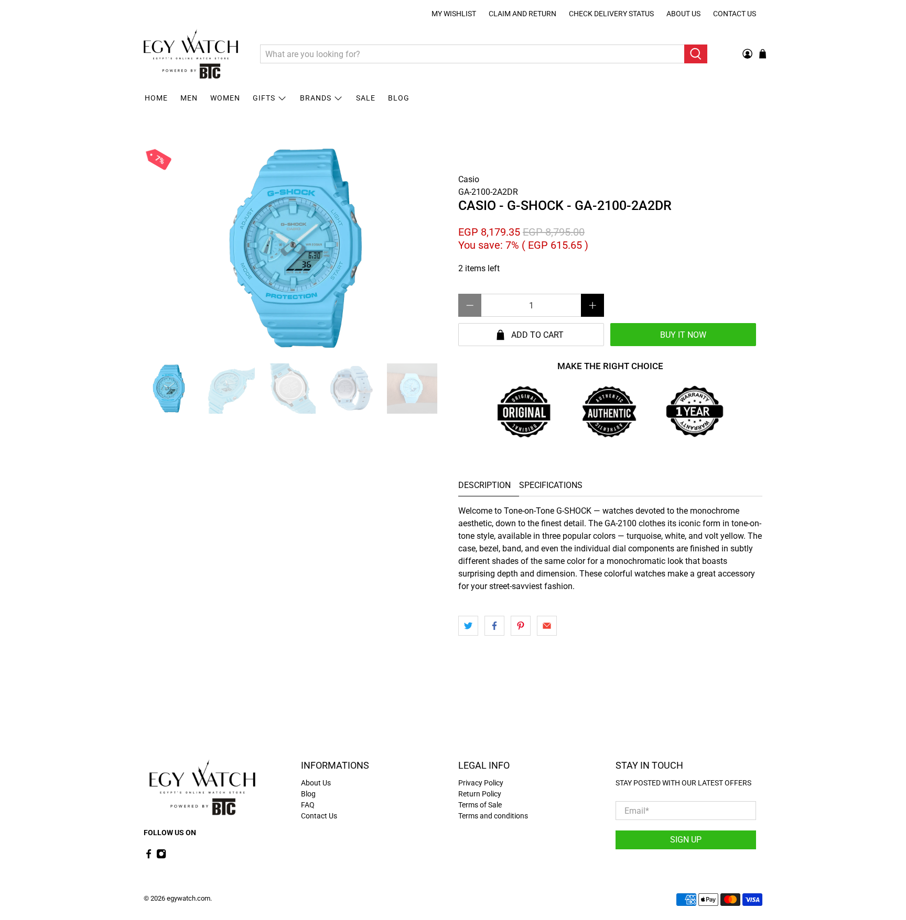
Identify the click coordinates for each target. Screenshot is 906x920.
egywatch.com (188, 898)
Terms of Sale (480, 805)
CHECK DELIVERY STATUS (611, 13)
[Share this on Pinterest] (521, 626)
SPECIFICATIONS (551, 485)
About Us (683, 13)
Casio (468, 179)
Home (156, 98)
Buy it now (683, 335)
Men (189, 98)
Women (225, 98)
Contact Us (734, 13)
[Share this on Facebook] (494, 626)
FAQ (308, 805)
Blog (398, 98)
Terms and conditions (493, 816)
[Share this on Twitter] (468, 626)
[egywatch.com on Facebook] (149, 856)
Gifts (264, 98)
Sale (365, 98)
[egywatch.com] (190, 54)
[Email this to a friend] (547, 626)
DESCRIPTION (484, 485)
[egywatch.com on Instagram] (161, 856)
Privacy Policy (480, 783)
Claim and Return (522, 13)
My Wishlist (454, 13)
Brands (315, 98)
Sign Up (686, 840)
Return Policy (479, 794)
